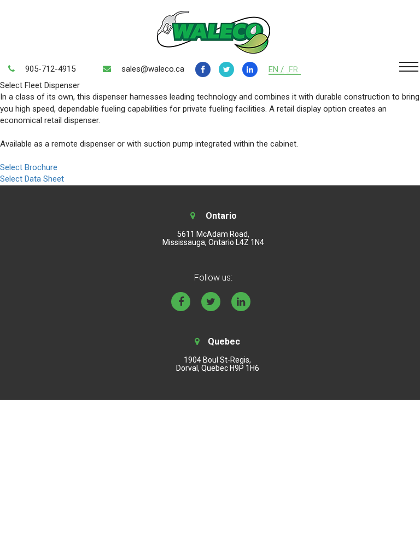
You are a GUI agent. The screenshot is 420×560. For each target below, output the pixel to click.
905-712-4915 (50, 69)
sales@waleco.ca (152, 69)
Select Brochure (28, 167)
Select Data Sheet (32, 179)
